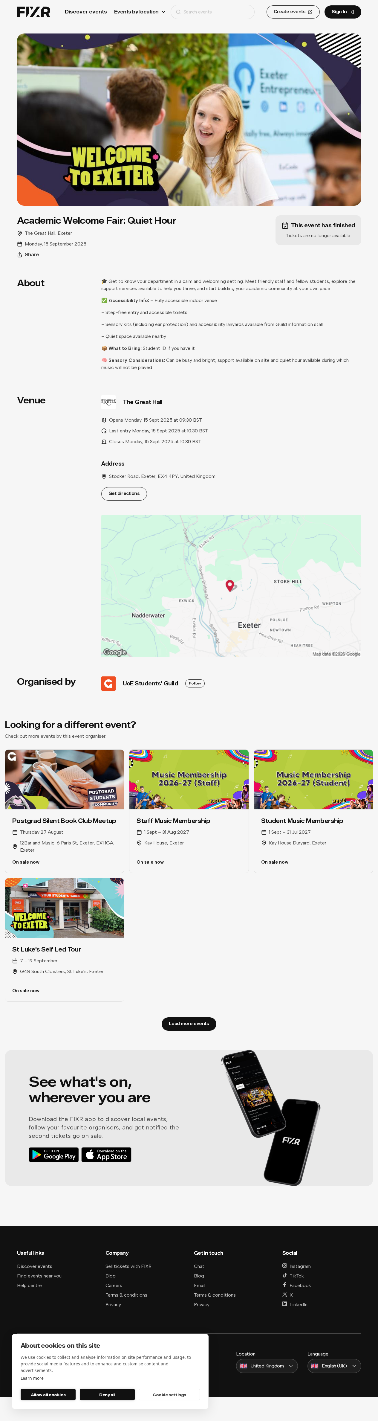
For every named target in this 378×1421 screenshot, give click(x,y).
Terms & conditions (126, 1295)
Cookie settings (169, 1394)
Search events (197, 12)
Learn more (32, 1378)
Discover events (86, 12)
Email (199, 1285)
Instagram (300, 1266)
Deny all (107, 1394)
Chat (199, 1266)
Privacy (113, 1304)
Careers (113, 1285)
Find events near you (39, 1276)
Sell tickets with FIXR (128, 1266)
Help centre (29, 1285)
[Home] (33, 12)
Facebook (300, 1285)
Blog (110, 1276)
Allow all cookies (48, 1394)
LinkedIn (298, 1304)
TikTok (297, 1276)
